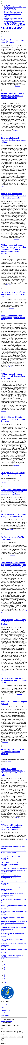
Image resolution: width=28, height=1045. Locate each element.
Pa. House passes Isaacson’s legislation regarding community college (14, 680)
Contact (9, 22)
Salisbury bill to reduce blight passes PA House (12, 41)
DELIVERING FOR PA (10, 9)
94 (4, 975)
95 (4, 976)
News (5, 12)
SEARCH (3, 1043)
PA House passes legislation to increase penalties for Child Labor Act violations (12, 95)
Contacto (14, 22)
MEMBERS (7, 5)
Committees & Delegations (19, 7)
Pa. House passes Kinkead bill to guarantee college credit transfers (13, 751)
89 (4, 968)
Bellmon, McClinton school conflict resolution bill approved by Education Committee (13, 196)
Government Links (5, 1010)
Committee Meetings (17, 18)
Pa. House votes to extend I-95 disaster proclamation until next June (13, 294)
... (4, 964)
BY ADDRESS (4, 1037)
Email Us (3, 1013)
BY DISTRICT (12, 1037)
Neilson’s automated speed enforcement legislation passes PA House (13, 318)
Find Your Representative (10, 8)
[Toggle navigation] (1, 3)
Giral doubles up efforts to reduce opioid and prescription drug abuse (13, 419)
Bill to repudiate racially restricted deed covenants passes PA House (13, 140)
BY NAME (19, 1037)
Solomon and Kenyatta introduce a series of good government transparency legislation (14, 492)
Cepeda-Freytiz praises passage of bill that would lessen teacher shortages (13, 622)
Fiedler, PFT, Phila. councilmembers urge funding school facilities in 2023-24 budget (12, 772)
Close (2, 1038)
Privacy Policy (4, 1005)
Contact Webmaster (5, 1015)
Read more (17, 86)
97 (4, 979)
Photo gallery (10, 12)
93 (4, 974)
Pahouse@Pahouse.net (6, 1021)
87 (4, 965)
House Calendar (8, 18)
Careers (2, 1007)
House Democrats (8, 7)
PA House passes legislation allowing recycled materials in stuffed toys (13, 376)
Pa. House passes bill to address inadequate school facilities (13, 515)
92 (4, 972)
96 (4, 978)
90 (4, 969)
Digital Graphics (18, 12)
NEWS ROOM (7, 11)
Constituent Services (9, 14)
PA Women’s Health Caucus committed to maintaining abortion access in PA (12, 827)
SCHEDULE (7, 16)
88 (4, 967)
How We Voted (17, 21)
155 (5, 982)
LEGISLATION (8, 19)
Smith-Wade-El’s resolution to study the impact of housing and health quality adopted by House (13, 565)
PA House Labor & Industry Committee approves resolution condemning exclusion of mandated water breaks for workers (13, 249)
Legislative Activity (8, 21)
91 (4, 971)
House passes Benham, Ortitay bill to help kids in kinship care (13, 474)
